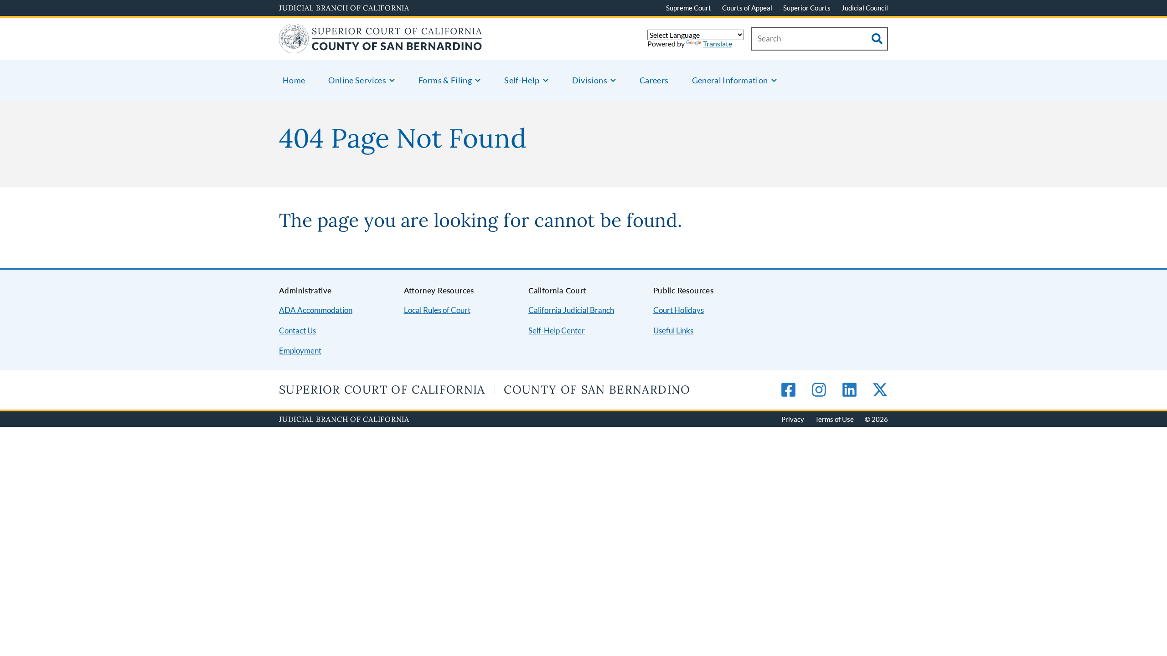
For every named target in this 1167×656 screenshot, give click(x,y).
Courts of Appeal (747, 8)
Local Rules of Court (437, 310)
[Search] (877, 39)
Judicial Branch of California (344, 7)
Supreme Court (688, 8)
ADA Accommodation (315, 310)
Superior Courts (807, 8)
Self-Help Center (556, 330)
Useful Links (673, 330)
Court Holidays (678, 310)
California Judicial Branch (571, 310)
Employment (300, 350)
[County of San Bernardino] (380, 47)
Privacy (792, 419)
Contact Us (297, 330)
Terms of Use (834, 419)
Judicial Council (865, 8)
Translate (717, 43)
